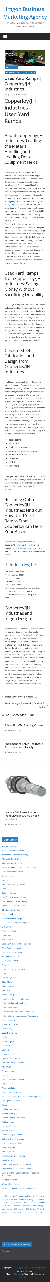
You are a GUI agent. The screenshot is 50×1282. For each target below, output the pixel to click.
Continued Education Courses (14, 905)
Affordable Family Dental (12, 863)
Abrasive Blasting (9, 846)
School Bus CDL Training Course (24, 725)
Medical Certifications (11, 1058)
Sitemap (5, 1251)
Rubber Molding (8, 1113)
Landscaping (7, 1028)
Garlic (4, 973)
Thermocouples (8, 1147)
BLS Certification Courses (12, 871)
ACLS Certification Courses (13, 850)
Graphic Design (8, 994)
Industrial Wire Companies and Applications (20, 1016)
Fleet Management (10, 961)
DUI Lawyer (7, 927)
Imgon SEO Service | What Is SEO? (21, 696)
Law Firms (6, 1045)
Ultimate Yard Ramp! (33, 683)
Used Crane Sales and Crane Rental (16, 1164)
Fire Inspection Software (12, 952)
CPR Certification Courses (12, 910)
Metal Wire (6, 1067)
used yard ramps (11, 204)
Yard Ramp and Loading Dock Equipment (20, 72)
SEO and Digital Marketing (13, 1139)
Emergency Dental (9, 931)
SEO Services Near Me (11, 1199)
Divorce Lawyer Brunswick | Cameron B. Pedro (25, 705)
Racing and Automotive (11, 1100)
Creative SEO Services (33, 1212)
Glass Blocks (7, 982)
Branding (5, 880)
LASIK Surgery (8, 1041)
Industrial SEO (17, 1212)
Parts (4, 1084)
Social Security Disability (12, 1143)
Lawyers (5, 1050)
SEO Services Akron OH (35, 1209)
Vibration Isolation (9, 1180)
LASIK (4, 1037)
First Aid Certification (10, 956)
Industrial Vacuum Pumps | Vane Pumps (19, 1011)
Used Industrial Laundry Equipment (16, 1168)
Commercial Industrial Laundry (14, 901)
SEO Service (39, 1196)
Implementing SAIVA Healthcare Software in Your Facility (24, 745)
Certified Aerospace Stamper (14, 897)
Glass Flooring (8, 986)
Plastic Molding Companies (13, 1092)
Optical (5, 1075)
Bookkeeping (7, 876)
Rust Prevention (8, 1126)
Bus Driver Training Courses (13, 884)
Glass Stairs (7, 990)
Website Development (11, 1184)
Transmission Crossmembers (14, 1156)
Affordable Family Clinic (11, 859)
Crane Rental (7, 914)
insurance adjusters (10, 1024)
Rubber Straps (8, 1122)
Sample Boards (8, 1130)
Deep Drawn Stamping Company (15, 922)
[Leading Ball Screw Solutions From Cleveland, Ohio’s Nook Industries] (25, 763)
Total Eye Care (8, 1151)
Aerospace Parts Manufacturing (15, 855)
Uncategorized (11, 68)
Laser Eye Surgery (9, 1033)
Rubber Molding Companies (13, 1117)
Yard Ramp (6, 1196)
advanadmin (22, 94)
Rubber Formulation (10, 1109)
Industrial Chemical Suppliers (14, 1003)
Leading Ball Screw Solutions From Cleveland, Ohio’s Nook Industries (22, 816)
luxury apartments (9, 1054)
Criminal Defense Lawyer (12, 918)
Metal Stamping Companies (13, 1062)
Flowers (5, 965)
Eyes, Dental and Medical (12, 948)
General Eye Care (9, 978)
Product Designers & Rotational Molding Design (22, 1096)
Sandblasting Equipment (12, 1134)
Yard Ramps (17, 1196)
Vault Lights (7, 1209)
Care (4, 888)
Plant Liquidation (9, 1088)
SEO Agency (19, 1209)
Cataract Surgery (9, 893)
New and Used (8, 1071)
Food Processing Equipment (13, 969)
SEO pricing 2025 (16, 1202)
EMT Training (7, 939)
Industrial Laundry (9, 1007)
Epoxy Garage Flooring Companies (16, 944)
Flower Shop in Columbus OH (19, 1206)
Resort (5, 1105)
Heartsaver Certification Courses (15, 999)
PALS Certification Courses (13, 1079)
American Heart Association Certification (19, 867)
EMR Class (6, 935)
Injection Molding (9, 1020)
